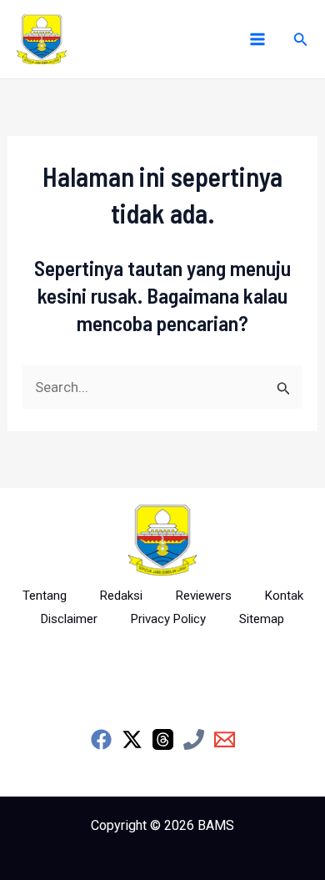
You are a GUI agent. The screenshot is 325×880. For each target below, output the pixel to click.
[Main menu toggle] (257, 39)
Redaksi (121, 595)
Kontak (284, 595)
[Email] (224, 739)
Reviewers (204, 595)
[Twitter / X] (132, 739)
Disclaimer (69, 618)
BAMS (216, 825)
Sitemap (261, 618)
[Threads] (162, 739)
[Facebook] (101, 739)
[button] (300, 39)
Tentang (44, 595)
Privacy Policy (168, 618)
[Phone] (193, 739)
